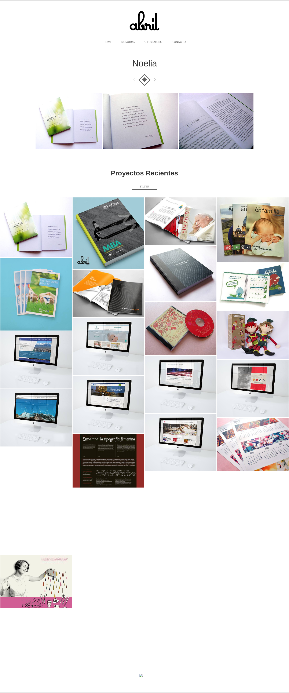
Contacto (179, 42)
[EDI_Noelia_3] (140, 121)
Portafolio (154, 42)
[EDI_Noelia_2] (216, 121)
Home (107, 42)
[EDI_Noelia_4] (69, 121)
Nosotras (128, 42)
